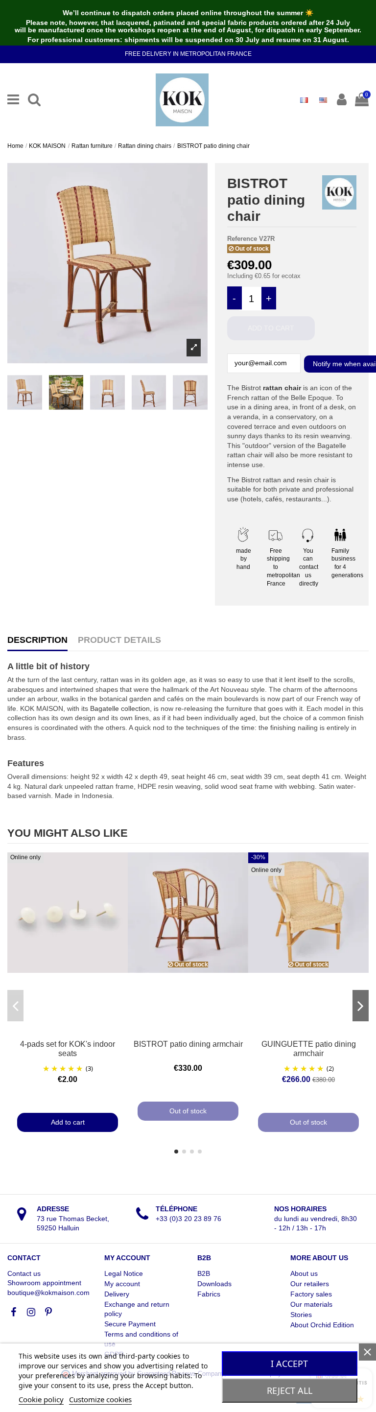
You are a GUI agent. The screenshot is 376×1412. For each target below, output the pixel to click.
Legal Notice (123, 1273)
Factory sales (311, 1294)
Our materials (311, 1304)
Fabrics (208, 1294)
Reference (242, 238)
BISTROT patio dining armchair (188, 1044)
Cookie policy (41, 1399)
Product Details (119, 640)
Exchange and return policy (136, 1309)
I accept (289, 1363)
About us (304, 1273)
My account (122, 1284)
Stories (301, 1314)
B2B (203, 1273)
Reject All (289, 1390)
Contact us (24, 1273)
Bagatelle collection (120, 708)
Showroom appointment (44, 1283)
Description (37, 640)
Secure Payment (130, 1324)
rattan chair (282, 388)
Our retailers (309, 1284)
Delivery (116, 1294)
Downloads (214, 1284)
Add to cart (271, 328)
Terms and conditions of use (141, 1339)
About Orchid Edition (322, 1325)
